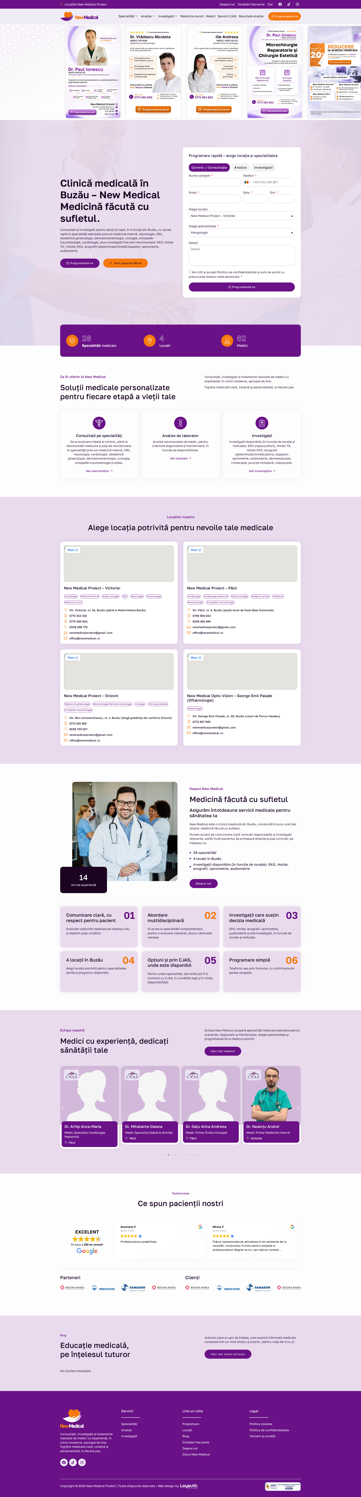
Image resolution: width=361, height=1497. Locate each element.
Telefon (249, 175)
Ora (273, 192)
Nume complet (200, 175)
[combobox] (247, 182)
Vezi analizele (178, 458)
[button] (62, 1108)
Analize (146, 16)
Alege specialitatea (203, 226)
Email (193, 192)
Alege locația (198, 209)
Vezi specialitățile (97, 470)
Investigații (166, 16)
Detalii (193, 243)
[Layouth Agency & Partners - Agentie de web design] (188, 1486)
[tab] (209, 167)
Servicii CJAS (227, 16)
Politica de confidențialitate (237, 272)
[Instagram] (297, 4)
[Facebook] (280, 4)
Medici (210, 16)
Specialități (126, 16)
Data (246, 192)
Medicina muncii (192, 16)
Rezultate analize (251, 16)
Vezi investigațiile (260, 470)
